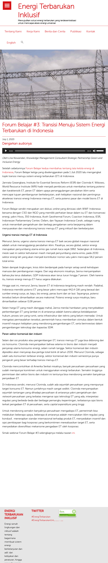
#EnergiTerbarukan (41, 517)
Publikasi (75, 31)
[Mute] (94, 150)
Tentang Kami (13, 31)
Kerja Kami (33, 31)
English (11, 42)
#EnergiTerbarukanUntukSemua (47, 520)
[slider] (100, 150)
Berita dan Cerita (55, 31)
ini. (73, 432)
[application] (54, 151)
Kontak (90, 31)
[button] (22, 42)
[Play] (5, 150)
